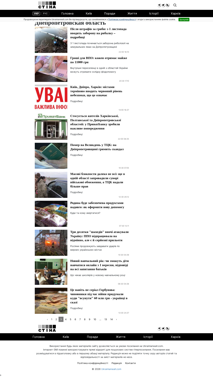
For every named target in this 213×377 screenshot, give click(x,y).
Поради (109, 13)
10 (95, 319)
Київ (89, 13)
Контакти (130, 363)
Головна (67, 13)
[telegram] (159, 5)
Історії (154, 13)
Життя (132, 13)
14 (111, 319)
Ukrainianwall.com (111, 369)
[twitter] (163, 5)
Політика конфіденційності (92, 363)
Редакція (117, 363)
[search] (175, 5)
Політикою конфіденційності (122, 19)
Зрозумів (184, 19)
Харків (175, 13)
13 (105, 319)
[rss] (167, 5)
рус (45, 13)
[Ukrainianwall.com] (47, 4)
